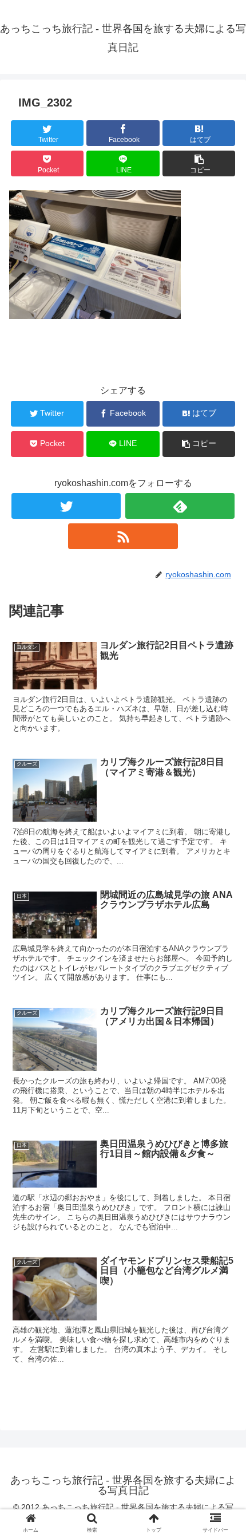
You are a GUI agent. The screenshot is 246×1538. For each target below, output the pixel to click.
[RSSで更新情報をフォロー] (122, 536)
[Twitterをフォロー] (66, 506)
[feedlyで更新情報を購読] (180, 506)
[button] (222, 1147)
